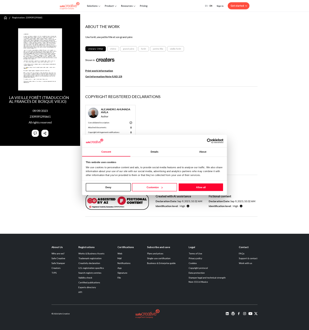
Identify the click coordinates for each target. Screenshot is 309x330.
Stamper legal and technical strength (207, 277)
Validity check (85, 277)
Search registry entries (89, 272)
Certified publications (89, 282)
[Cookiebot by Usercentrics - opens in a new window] (209, 141)
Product (109, 6)
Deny (108, 187)
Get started (237, 5)
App (119, 268)
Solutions (92, 6)
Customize (153, 187)
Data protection (197, 272)
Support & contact (248, 258)
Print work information (99, 70)
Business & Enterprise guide (161, 263)
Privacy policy (195, 258)
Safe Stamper (58, 263)
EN (211, 6)
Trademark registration (90, 258)
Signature (122, 272)
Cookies (193, 263)
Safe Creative (58, 258)
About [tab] (202, 151)
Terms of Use (195, 253)
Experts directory (87, 287)
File (119, 277)
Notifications (124, 263)
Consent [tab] (106, 151)
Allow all (201, 187)
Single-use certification (158, 258)
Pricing (143, 6)
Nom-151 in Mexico (198, 281)
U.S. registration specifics (91, 268)
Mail (119, 258)
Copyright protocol (198, 268)
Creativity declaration (89, 263)
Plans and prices (155, 253)
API (80, 292)
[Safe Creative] (70, 6)
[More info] (188, 205)
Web (119, 253)
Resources (127, 6)
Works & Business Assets (91, 253)
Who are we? (58, 253)
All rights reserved (40, 122)
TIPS (54, 272)
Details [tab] (155, 151)
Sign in (220, 6)
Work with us (245, 263)
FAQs (241, 253)
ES (206, 6)
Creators (56, 268)
